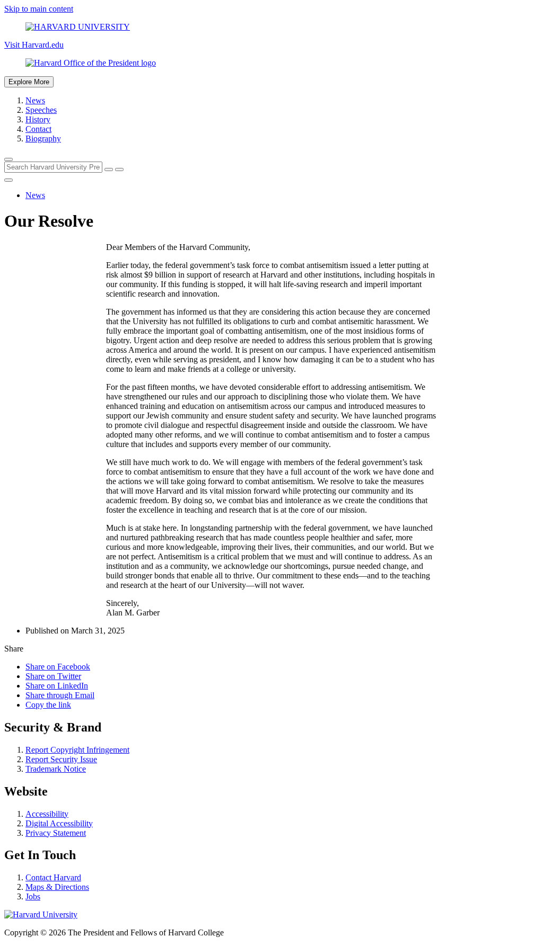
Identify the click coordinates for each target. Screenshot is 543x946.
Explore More (28, 82)
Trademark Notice (55, 768)
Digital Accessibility (59, 823)
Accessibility (46, 813)
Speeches (41, 109)
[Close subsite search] (8, 180)
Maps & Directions (57, 886)
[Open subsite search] (8, 159)
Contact (38, 128)
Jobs (32, 896)
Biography (43, 138)
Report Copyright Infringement (77, 749)
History (37, 119)
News (35, 100)
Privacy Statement (55, 832)
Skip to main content (38, 8)
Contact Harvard (53, 877)
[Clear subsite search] (108, 169)
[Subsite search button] (119, 169)
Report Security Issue (61, 759)
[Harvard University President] (271, 63)
